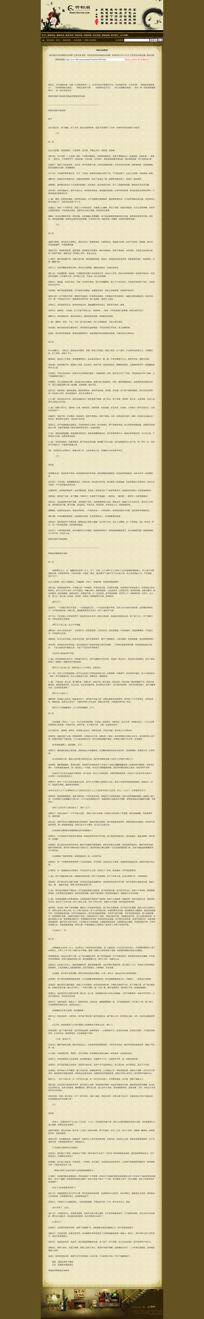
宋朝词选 (87, 35)
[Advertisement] (102, 68)
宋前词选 (78, 35)
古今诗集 (124, 35)
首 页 (44, 35)
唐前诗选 (51, 35)
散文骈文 (115, 35)
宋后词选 (97, 35)
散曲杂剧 (106, 35)
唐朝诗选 (60, 35)
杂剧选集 (77, 40)
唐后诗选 (69, 35)
